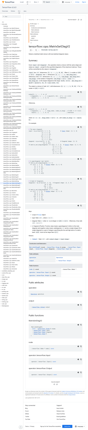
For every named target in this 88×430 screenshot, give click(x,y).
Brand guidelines (61, 416)
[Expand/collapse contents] (38, 24)
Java (24, 11)
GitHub (77, 2)
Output (67, 145)
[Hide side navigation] (20, 427)
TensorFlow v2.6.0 (9, 7)
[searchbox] (11, 16)
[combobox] (50, 2)
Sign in (84, 2)
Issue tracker (60, 408)
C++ (19, 11)
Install (21, 2)
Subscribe (67, 426)
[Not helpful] (81, 19)
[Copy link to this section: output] (36, 301)
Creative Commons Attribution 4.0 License (71, 391)
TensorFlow (31, 19)
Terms (27, 426)
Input (63, 131)
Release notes (60, 411)
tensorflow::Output (64, 260)
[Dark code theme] (78, 92)
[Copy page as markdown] (36, 50)
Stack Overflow (61, 413)
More (35, 2)
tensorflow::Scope (53, 247)
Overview (5, 11)
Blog (26, 408)
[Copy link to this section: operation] (38, 288)
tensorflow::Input (74, 247)
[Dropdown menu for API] (30, 2)
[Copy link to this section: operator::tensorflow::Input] (52, 356)
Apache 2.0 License (48, 393)
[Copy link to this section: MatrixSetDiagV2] (44, 321)
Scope (40, 215)
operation (32, 257)
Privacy (32, 426)
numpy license (71, 394)
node (31, 269)
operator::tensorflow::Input (39, 272)
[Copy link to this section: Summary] (39, 61)
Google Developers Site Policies (71, 393)
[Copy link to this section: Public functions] (46, 316)
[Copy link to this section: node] (35, 342)
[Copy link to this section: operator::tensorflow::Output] (54, 369)
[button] (11, 24)
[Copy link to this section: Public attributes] (46, 283)
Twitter (27, 416)
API (27, 2)
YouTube (27, 419)
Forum (27, 411)
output (31, 260)
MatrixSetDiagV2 (35, 247)
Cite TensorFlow (61, 419)
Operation (59, 257)
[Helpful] (78, 19)
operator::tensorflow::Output (39, 275)
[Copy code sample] (81, 92)
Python (13, 11)
